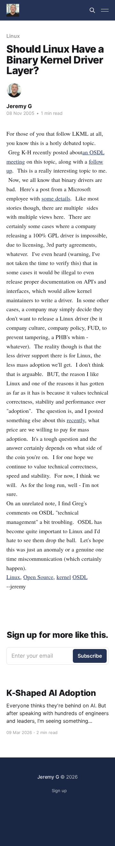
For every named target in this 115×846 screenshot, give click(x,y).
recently (76, 420)
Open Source (38, 577)
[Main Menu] (105, 10)
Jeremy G (19, 106)
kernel (64, 577)
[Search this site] (92, 10)
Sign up (59, 790)
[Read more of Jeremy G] (14, 90)
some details (56, 198)
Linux (13, 36)
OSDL (80, 577)
